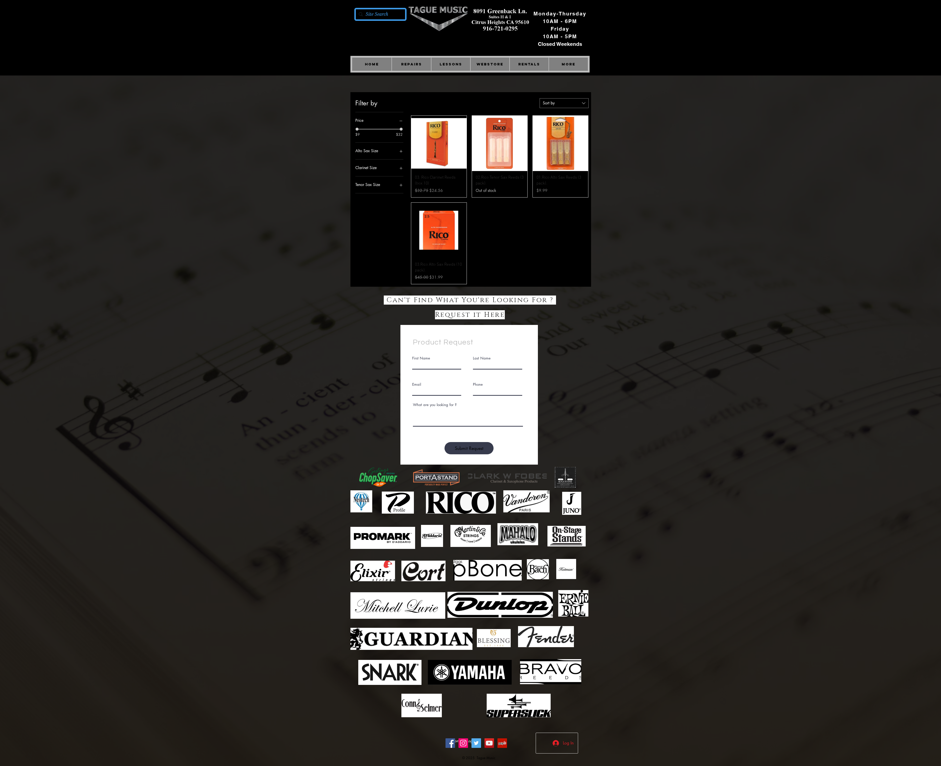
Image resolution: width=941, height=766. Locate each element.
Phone (478, 384)
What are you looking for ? (435, 405)
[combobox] (564, 103)
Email (416, 384)
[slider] (357, 129)
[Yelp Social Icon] (502, 743)
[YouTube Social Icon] (489, 743)
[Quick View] (439, 143)
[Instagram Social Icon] (463, 743)
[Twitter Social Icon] (476, 743)
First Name (421, 358)
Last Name (482, 358)
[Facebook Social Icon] (450, 743)
